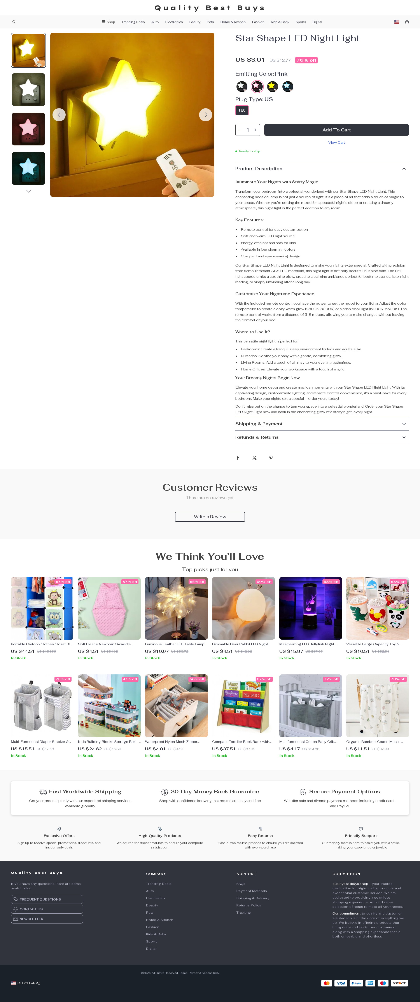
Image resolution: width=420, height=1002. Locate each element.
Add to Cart (336, 130)
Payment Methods (251, 891)
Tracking (243, 913)
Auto (155, 22)
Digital (317, 22)
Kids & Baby (280, 22)
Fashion (258, 22)
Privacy (194, 973)
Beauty (194, 22)
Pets (210, 22)
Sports (301, 22)
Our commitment (346, 913)
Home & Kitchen (233, 22)
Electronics (174, 22)
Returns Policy (248, 905)
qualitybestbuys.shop (350, 884)
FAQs (240, 884)
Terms (183, 973)
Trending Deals (133, 22)
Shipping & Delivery (252, 898)
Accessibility (210, 973)
